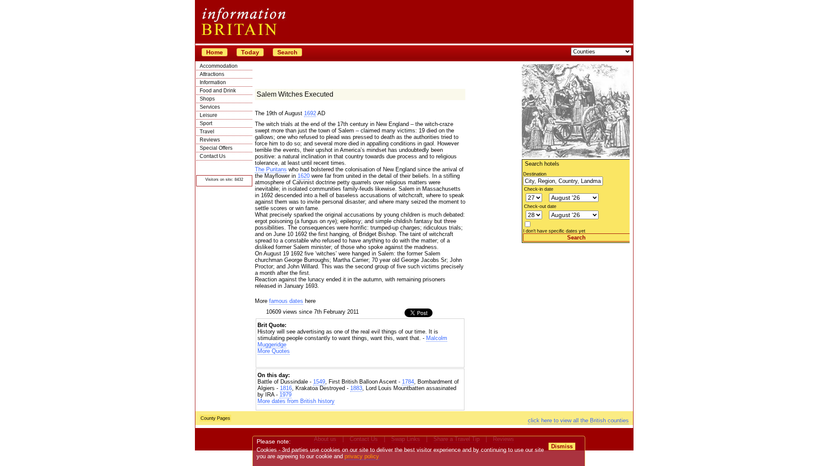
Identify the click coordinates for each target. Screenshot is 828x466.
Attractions (212, 74)
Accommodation (219, 66)
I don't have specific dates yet (554, 230)
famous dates (286, 301)
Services (210, 107)
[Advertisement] (576, 297)
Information (213, 82)
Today (250, 52)
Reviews (210, 140)
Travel (207, 132)
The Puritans (271, 169)
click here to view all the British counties (578, 420)
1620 (304, 176)
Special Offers (216, 148)
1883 (356, 388)
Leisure (208, 115)
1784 (408, 381)
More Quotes (273, 351)
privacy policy (362, 456)
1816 (286, 388)
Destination (534, 173)
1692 (310, 113)
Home (214, 52)
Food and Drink (218, 91)
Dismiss (562, 446)
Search (287, 52)
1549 (319, 381)
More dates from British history (296, 401)
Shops (207, 99)
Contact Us (213, 156)
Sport (206, 123)
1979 (285, 394)
